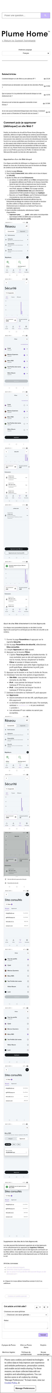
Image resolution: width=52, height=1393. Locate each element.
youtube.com (23, 705)
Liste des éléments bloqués (16, 1267)
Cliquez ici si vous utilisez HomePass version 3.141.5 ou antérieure (23, 1282)
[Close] (48, 1360)
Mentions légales (8, 1352)
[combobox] (21, 15)
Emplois (43, 1345)
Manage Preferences (25, 1388)
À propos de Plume (9, 1345)
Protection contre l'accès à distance (18, 1269)
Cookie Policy (11, 1383)
